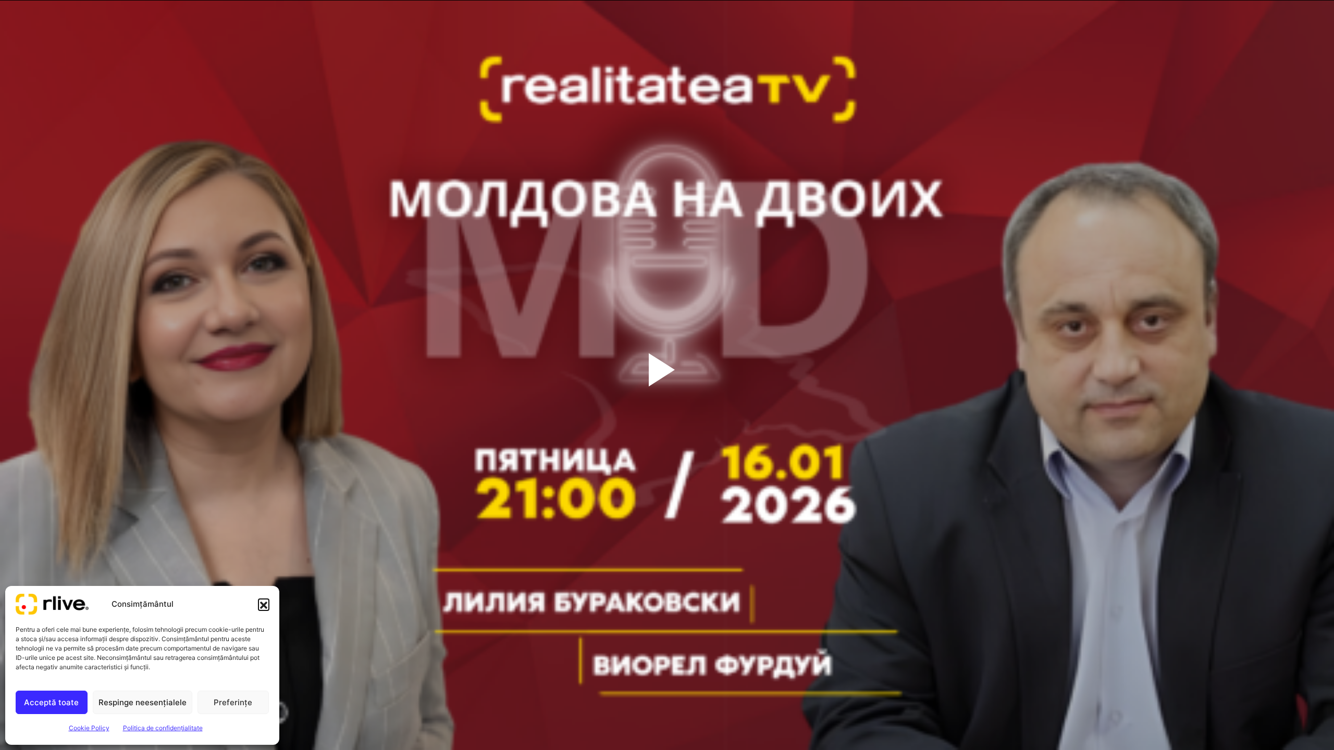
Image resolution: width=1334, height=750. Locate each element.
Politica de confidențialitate (163, 728)
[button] (263, 604)
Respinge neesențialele (142, 702)
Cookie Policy (89, 728)
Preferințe (233, 702)
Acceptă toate (51, 702)
